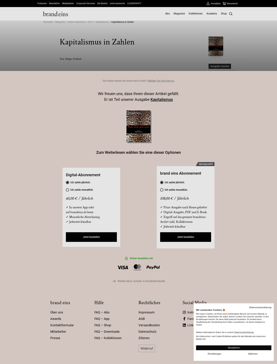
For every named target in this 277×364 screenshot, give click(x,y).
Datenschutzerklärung (260, 307)
